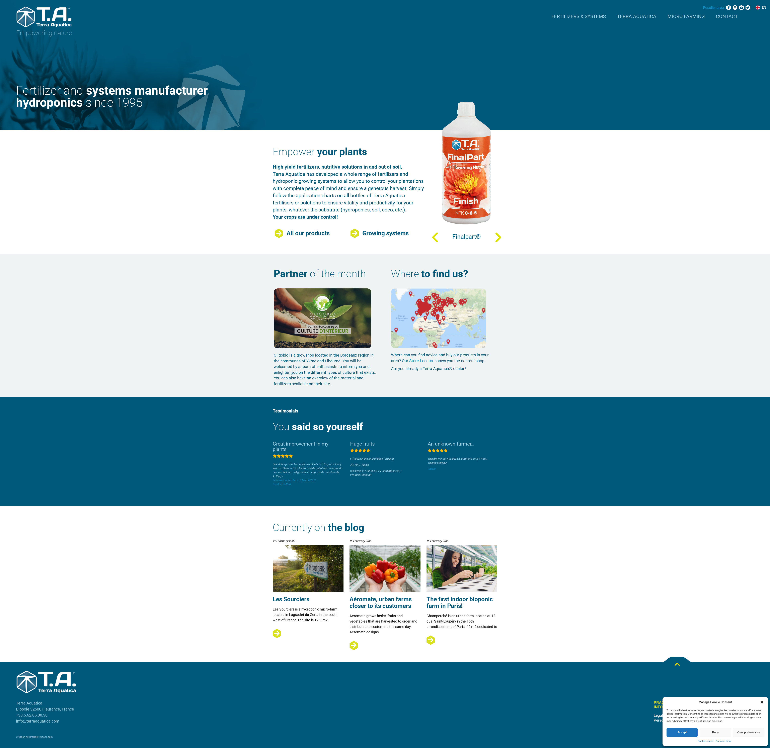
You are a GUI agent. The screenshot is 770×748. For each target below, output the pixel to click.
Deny (715, 732)
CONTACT (727, 16)
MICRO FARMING (686, 16)
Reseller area (713, 7)
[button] (762, 702)
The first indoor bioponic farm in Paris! (460, 602)
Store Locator (421, 360)
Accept (682, 732)
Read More (308, 633)
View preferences (748, 732)
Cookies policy (705, 741)
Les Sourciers (291, 599)
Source (432, 468)
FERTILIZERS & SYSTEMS (578, 16)
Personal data (723, 741)
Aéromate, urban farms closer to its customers (381, 602)
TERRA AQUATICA (636, 16)
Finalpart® (466, 236)
